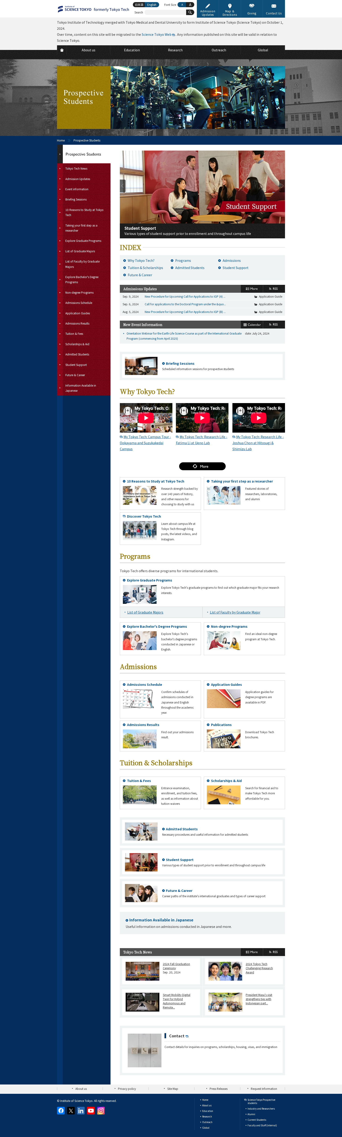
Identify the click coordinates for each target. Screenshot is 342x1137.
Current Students (257, 1119)
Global (205, 1127)
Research (207, 1116)
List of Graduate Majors (145, 612)
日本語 (139, 5)
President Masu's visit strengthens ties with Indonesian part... (259, 999)
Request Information (264, 1089)
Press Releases (219, 1089)
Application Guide (270, 296)
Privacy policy (127, 1089)
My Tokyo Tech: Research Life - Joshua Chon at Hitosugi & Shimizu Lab (258, 442)
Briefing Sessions (180, 363)
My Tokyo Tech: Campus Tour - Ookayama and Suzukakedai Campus (145, 442)
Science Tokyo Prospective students (261, 1101)
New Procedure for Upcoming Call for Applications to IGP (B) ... (185, 312)
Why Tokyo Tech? (141, 260)
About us (81, 1089)
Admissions (232, 260)
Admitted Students (190, 267)
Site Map (172, 1089)
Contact (176, 1035)
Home (61, 140)
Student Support (235, 267)
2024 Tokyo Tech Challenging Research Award (259, 968)
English (151, 5)
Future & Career (140, 275)
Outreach (207, 1122)
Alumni (251, 1114)
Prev (123, 186)
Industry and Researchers (261, 1108)
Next (282, 186)
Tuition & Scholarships (145, 267)
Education (207, 1111)
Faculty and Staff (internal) (262, 1125)
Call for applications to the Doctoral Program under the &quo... (185, 304)
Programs (183, 260)
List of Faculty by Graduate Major (235, 612)
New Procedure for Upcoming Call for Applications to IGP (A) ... (185, 296)
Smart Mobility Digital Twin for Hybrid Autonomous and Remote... (176, 1001)
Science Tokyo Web (156, 34)
